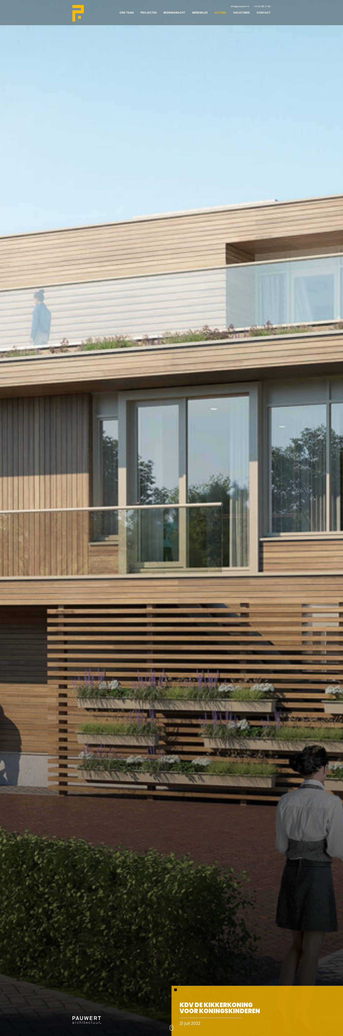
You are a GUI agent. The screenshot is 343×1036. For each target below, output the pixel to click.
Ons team (126, 12)
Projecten (148, 12)
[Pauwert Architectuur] (78, 13)
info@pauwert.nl (240, 6)
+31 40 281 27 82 (262, 6)
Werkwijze (200, 12)
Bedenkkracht (174, 12)
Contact (264, 12)
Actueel (220, 12)
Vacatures (241, 12)
